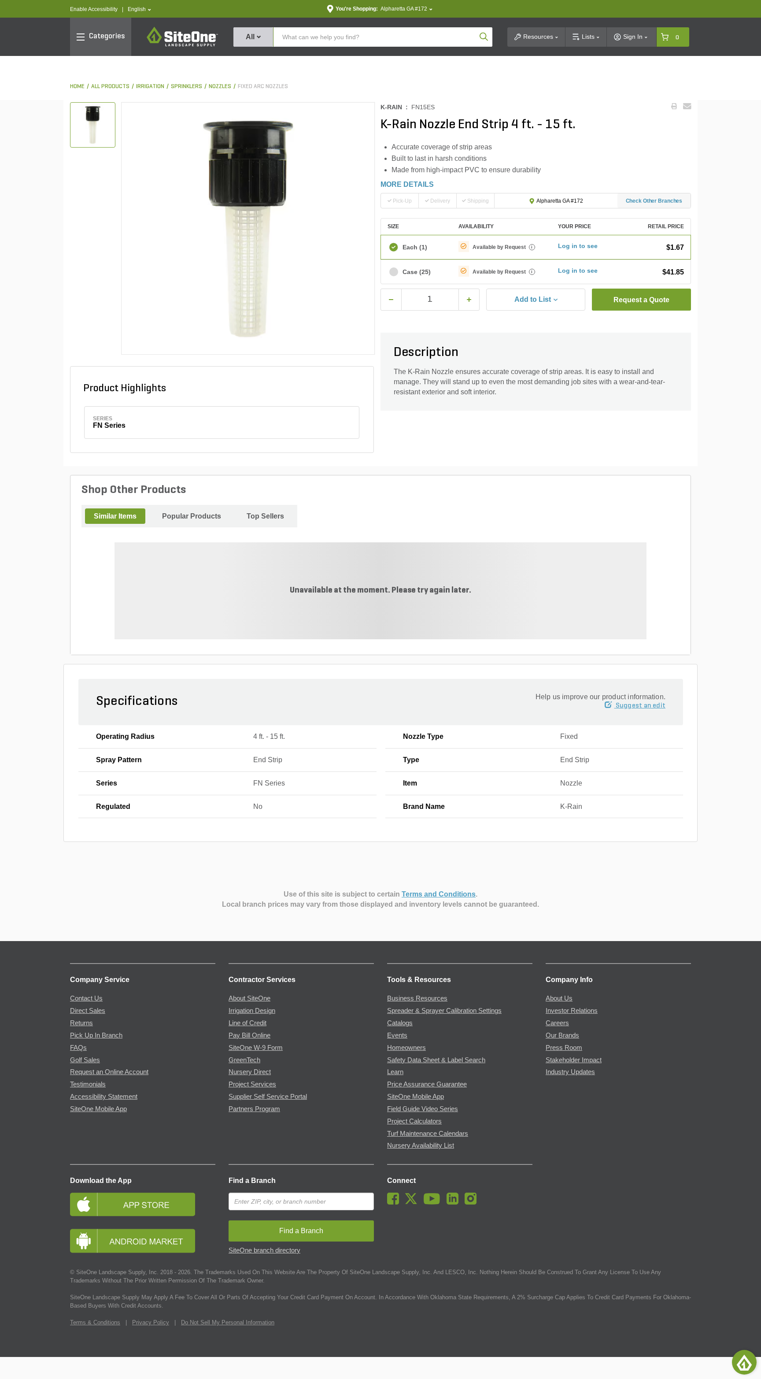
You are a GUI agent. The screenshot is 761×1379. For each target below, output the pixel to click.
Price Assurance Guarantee (427, 1084)
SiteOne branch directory (264, 1250)
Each (415, 247)
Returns (81, 1023)
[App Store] (142, 1204)
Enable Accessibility (94, 9)
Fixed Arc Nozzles (263, 86)
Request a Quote (641, 300)
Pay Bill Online (249, 1035)
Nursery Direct (250, 1071)
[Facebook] (395, 1202)
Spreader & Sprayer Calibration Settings (444, 1010)
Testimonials (88, 1084)
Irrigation (150, 86)
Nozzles (220, 86)
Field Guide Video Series (422, 1108)
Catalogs (400, 1023)
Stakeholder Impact (574, 1060)
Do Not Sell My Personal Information (227, 1322)
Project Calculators (414, 1121)
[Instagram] (473, 1202)
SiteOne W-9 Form (256, 1047)
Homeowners (406, 1047)
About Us (559, 998)
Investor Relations (572, 1010)
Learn (395, 1071)
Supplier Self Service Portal (268, 1096)
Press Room (564, 1047)
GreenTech (244, 1060)
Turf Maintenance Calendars (427, 1133)
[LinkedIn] (455, 1202)
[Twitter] (413, 1202)
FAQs (78, 1047)
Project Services (252, 1084)
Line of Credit (247, 1023)
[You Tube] (434, 1202)
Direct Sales (87, 1010)
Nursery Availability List (420, 1145)
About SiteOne (249, 998)
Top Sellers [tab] (265, 516)
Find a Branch (252, 1180)
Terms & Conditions (95, 1322)
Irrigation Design (252, 1010)
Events (397, 1035)
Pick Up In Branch (96, 1035)
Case (417, 271)
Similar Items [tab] (115, 516)
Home (77, 86)
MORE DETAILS (407, 184)
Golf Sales (85, 1060)
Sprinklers (186, 86)
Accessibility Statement (103, 1096)
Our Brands (562, 1035)
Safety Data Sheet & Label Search (436, 1060)
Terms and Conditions (439, 894)
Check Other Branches (654, 201)
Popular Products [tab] (191, 516)
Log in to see (578, 245)
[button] (139, 9)
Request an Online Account (109, 1071)
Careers (557, 1023)
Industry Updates (570, 1071)
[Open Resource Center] (744, 1362)
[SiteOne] (182, 45)
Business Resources (417, 998)
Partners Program (254, 1108)
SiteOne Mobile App (98, 1108)
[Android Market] (142, 1241)
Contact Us (86, 998)
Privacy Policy (150, 1322)
